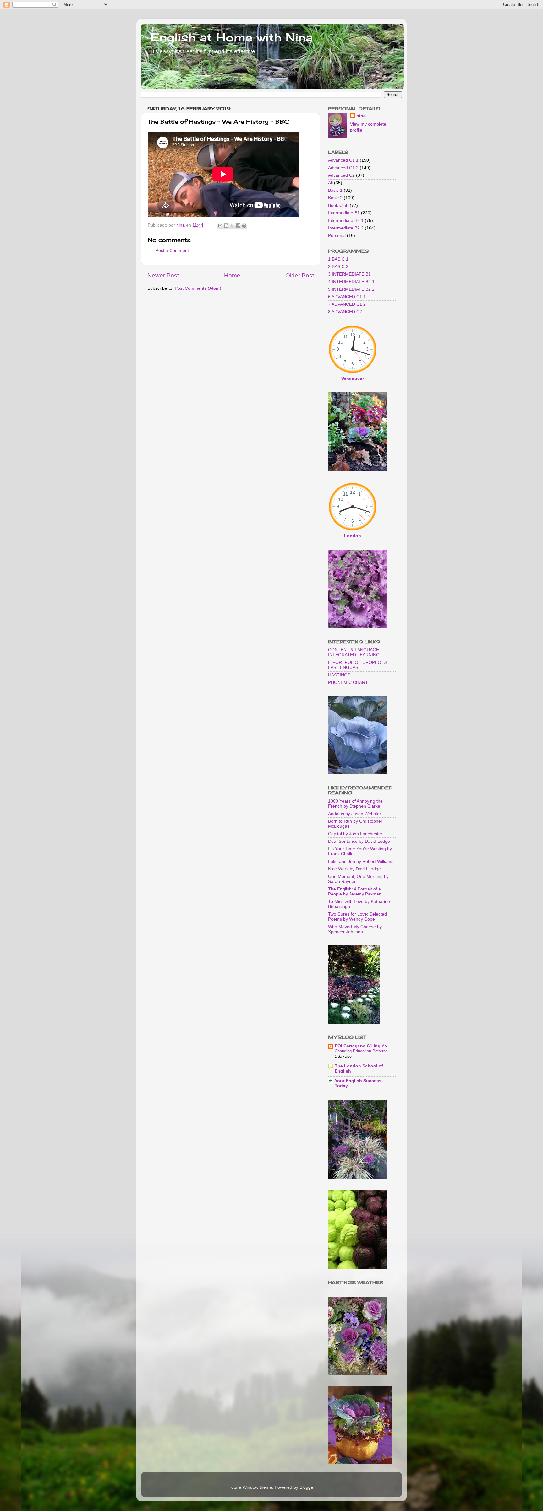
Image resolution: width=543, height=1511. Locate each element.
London (352, 536)
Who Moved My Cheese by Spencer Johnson (355, 929)
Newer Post (163, 275)
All (330, 182)
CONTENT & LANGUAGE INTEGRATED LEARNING (354, 652)
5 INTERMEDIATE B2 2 (351, 289)
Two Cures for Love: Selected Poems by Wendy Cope (357, 917)
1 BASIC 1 (338, 259)
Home (232, 275)
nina (361, 115)
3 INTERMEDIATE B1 (349, 274)
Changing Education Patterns (361, 1051)
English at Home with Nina (232, 37)
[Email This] (220, 226)
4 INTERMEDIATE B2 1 (351, 281)
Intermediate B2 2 (346, 228)
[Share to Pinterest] (244, 226)
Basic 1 (335, 190)
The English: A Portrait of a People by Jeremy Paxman (354, 891)
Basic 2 (335, 198)
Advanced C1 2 (343, 167)
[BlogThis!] (226, 226)
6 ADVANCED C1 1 (347, 296)
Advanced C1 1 (343, 160)
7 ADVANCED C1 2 (347, 304)
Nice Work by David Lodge (354, 869)
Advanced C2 (341, 175)
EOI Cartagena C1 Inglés (361, 1046)
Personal (337, 235)
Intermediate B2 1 (346, 220)
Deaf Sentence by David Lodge (359, 841)
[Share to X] (232, 226)
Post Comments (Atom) (198, 288)
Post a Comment (172, 250)
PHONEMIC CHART (348, 682)
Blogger (307, 1487)
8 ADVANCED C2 (345, 311)
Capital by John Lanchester (355, 833)
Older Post (299, 275)
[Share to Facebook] (238, 226)
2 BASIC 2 (338, 266)
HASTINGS (339, 675)
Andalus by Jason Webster (354, 813)
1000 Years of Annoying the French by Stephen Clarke (355, 804)
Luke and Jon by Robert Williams (360, 861)
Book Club (338, 205)
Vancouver (352, 378)
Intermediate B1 (344, 213)
